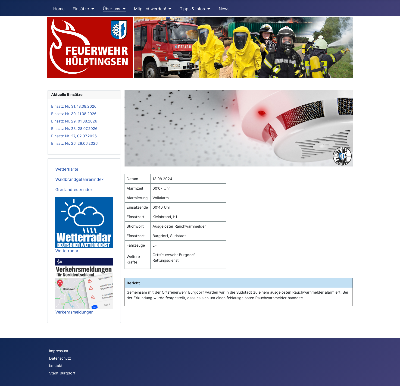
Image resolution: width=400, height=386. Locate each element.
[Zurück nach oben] (392, 377)
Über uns (111, 8)
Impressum (58, 350)
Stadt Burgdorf (62, 373)
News (224, 8)
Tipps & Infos (192, 8)
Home (59, 8)
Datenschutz (60, 358)
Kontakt (55, 365)
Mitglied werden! (150, 8)
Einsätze (81, 8)
